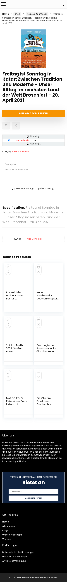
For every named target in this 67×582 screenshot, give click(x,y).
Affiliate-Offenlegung (14, 560)
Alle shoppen (9, 526)
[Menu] (3, 4)
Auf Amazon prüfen (33, 113)
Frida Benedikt (34, 238)
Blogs (5, 530)
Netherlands (22, 140)
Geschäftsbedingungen (15, 556)
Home (5, 13)
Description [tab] (11, 164)
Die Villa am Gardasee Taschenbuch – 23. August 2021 (45, 402)
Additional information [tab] (17, 169)
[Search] (62, 4)
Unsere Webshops (12, 534)
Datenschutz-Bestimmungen (18, 552)
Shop (17, 13)
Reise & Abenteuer (37, 13)
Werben (6, 539)
